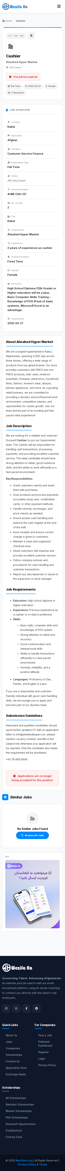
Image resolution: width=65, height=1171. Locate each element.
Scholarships (14, 1054)
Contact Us (13, 1061)
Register (43, 1052)
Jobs (9, 1041)
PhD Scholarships (17, 1117)
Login (41, 1058)
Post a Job (45, 1035)
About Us (11, 1035)
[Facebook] (26, 1008)
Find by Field (14, 1136)
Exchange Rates (16, 1074)
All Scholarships (16, 1097)
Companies (13, 1048)
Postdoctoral (14, 1130)
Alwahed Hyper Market (21, 62)
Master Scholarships (19, 1110)
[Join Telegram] (36, 1008)
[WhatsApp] (16, 1008)
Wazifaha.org (23, 1160)
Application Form (16, 1067)
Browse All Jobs (34, 835)
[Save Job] (31, 35)
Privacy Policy (47, 1065)
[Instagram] (6, 1008)
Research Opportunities (21, 1123)
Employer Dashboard (45, 1043)
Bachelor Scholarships (20, 1104)
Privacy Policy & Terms (32, 1164)
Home (8, 20)
